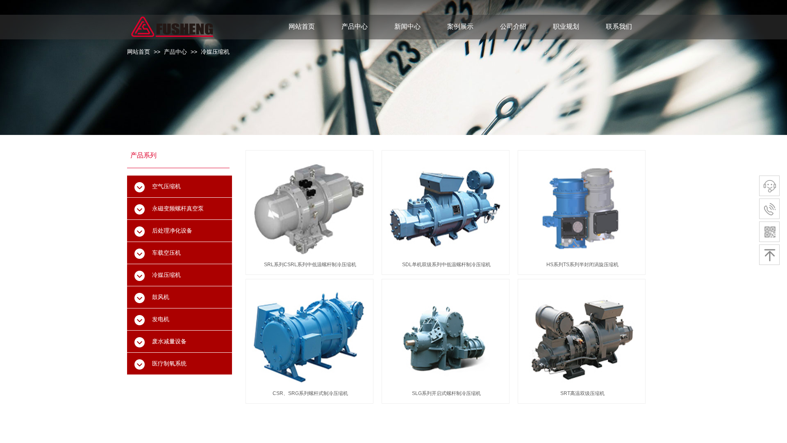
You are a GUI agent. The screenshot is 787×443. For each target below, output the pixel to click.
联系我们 (619, 26)
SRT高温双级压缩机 (582, 393)
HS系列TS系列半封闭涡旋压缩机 (582, 264)
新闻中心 (407, 26)
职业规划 (566, 26)
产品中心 (175, 51)
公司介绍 (513, 26)
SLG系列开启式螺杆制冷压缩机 (446, 393)
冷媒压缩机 (215, 51)
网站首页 (138, 51)
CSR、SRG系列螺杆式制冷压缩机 (310, 393)
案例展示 (460, 26)
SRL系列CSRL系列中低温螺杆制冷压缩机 (310, 264)
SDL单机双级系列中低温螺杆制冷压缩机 (446, 264)
